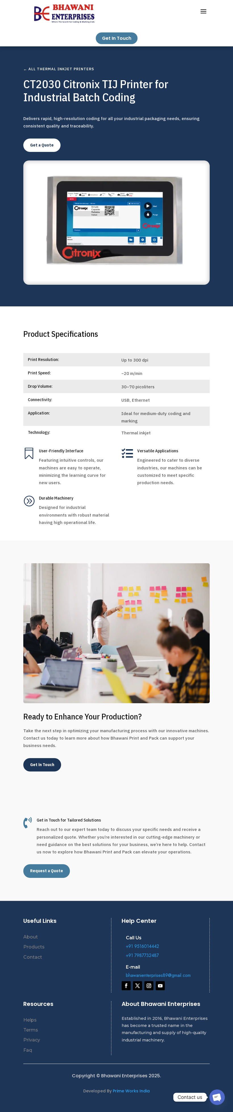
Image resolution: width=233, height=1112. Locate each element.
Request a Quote (46, 870)
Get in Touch (42, 764)
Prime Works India (131, 1091)
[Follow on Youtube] (160, 985)
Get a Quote (42, 145)
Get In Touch (116, 38)
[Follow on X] (137, 985)
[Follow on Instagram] (148, 985)
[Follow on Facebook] (126, 985)
